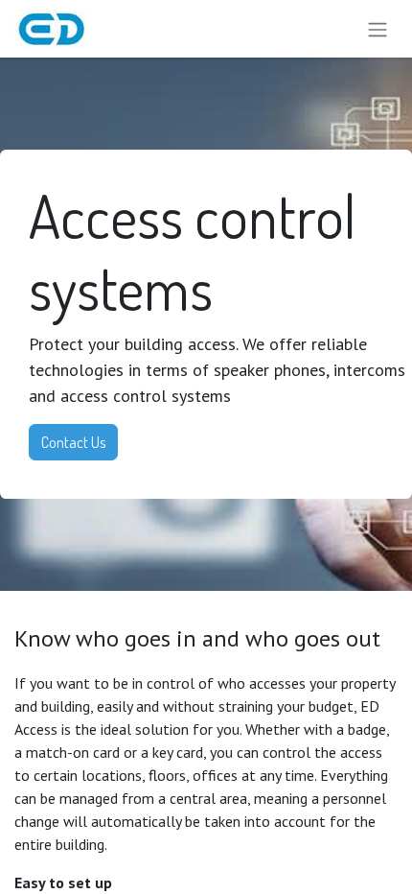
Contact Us (73, 442)
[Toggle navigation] (377, 29)
